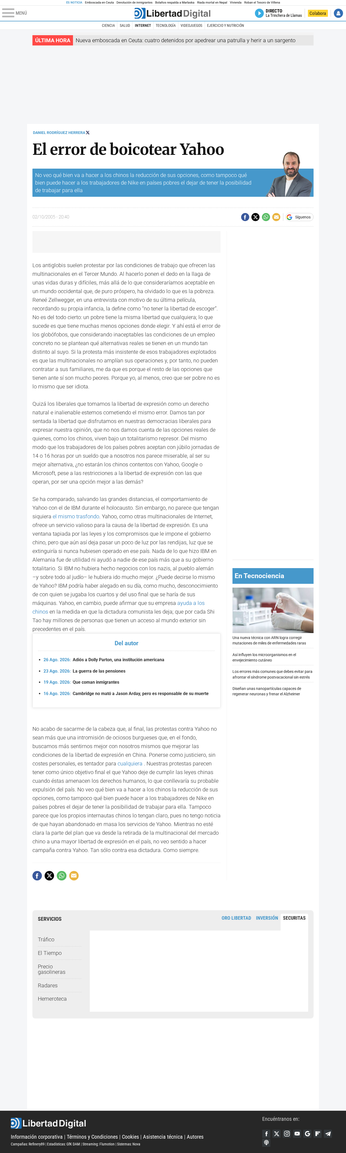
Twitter (276, 1134)
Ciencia (108, 25)
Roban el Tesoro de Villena (262, 2)
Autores (195, 1137)
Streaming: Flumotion (98, 1144)
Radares (48, 985)
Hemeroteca (52, 998)
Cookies (130, 1137)
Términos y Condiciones (92, 1137)
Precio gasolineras (51, 969)
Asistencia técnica (163, 1137)
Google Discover (307, 1134)
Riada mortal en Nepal (212, 2)
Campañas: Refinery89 (28, 1144)
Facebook (266, 1134)
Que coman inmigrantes (81, 682)
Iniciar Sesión (338, 13)
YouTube (297, 1134)
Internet (143, 25)
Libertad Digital (136, 1123)
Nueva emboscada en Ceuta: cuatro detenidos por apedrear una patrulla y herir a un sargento (185, 40)
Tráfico (46, 939)
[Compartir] (245, 217)
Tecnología (166, 25)
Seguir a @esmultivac (88, 132)
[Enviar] (266, 217)
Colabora (318, 13)
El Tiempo (50, 953)
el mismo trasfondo (76, 516)
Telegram (328, 1134)
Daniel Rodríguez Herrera (59, 132)
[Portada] (172, 13)
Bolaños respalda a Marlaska (174, 2)
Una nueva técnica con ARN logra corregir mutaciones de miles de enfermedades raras (269, 640)
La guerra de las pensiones (84, 671)
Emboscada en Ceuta (99, 2)
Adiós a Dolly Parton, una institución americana (104, 659)
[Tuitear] (255, 217)
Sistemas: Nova (128, 1144)
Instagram (287, 1134)
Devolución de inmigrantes (134, 2)
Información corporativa (37, 1137)
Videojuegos (191, 25)
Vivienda (235, 2)
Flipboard (318, 1134)
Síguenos (303, 217)
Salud (125, 25)
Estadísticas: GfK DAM (63, 1144)
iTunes (266, 1143)
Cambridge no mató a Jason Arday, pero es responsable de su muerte (126, 693)
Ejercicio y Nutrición (225, 25)
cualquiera (130, 763)
